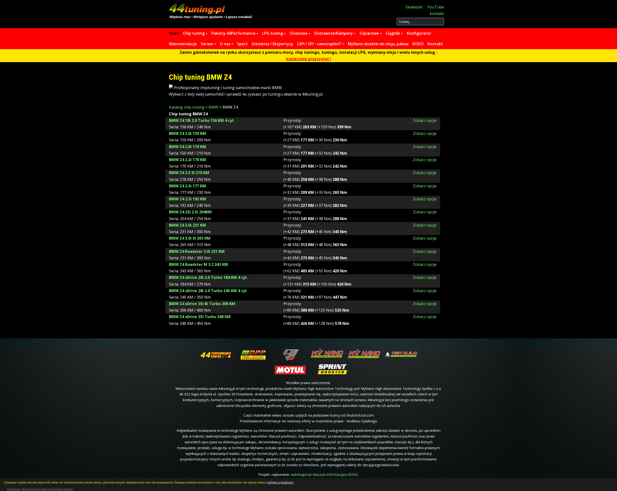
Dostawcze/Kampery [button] (333, 33)
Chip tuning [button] (194, 33)
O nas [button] (225, 43)
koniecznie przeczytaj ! (308, 58)
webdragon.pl (301, 474)
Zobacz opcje (424, 120)
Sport (242, 43)
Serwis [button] (207, 43)
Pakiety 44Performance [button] (233, 33)
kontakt (437, 13)
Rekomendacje (183, 43)
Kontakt (435, 43)
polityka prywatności (280, 482)
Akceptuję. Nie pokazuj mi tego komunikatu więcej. (40, 488)
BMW (213, 107)
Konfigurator (419, 33)
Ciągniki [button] (393, 33)
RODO (418, 43)
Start (174, 33)
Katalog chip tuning (186, 107)
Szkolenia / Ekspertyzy (272, 43)
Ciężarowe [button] (369, 33)
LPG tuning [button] (272, 33)
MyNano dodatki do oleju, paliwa (378, 43)
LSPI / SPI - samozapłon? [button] (319, 43)
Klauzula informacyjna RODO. (336, 474)
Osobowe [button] (299, 33)
